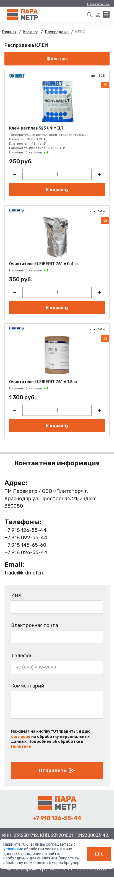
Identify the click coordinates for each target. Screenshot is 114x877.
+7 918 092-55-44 (25, 538)
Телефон (22, 656)
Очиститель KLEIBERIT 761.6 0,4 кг (43, 264)
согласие (20, 736)
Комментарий (27, 686)
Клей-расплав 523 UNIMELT (36, 128)
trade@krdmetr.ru (24, 573)
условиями (13, 849)
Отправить (52, 771)
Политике (21, 746)
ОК (99, 854)
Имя (16, 595)
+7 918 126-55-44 (25, 530)
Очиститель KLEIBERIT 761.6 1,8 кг (43, 382)
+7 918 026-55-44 (25, 552)
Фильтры (57, 58)
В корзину (57, 189)
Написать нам (98, 4)
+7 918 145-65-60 (25, 545)
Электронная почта (34, 625)
